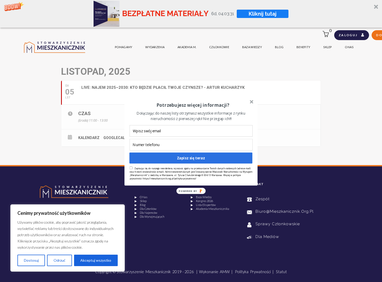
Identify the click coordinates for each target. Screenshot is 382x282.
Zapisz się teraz (191, 157)
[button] (193, 105)
